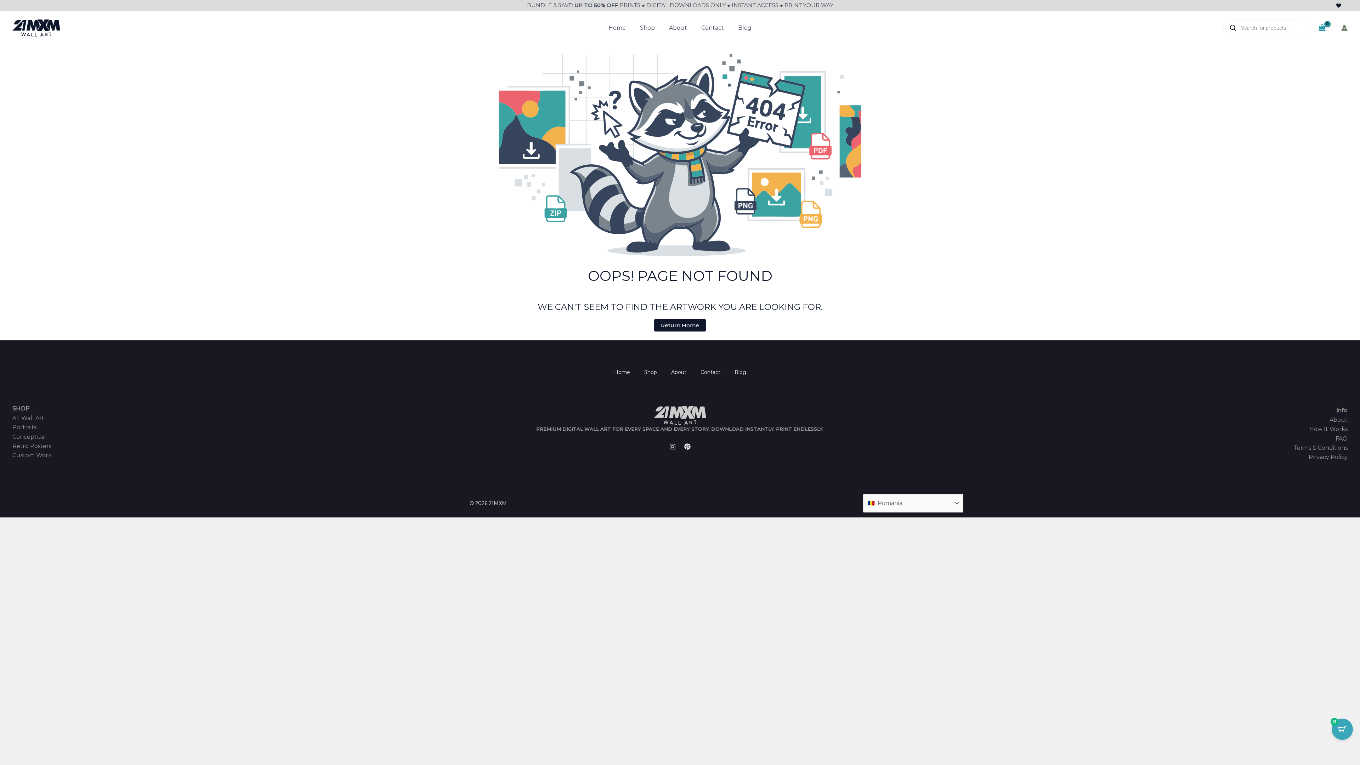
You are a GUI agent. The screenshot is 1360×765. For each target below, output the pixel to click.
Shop (647, 27)
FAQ (1342, 438)
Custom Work (32, 455)
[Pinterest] (687, 446)
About (678, 27)
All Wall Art (28, 418)
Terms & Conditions (1320, 447)
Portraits (24, 427)
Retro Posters (31, 446)
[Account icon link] (1344, 28)
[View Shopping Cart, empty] (1321, 28)
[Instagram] (672, 446)
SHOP (21, 408)
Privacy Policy (1328, 457)
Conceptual (29, 437)
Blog (745, 27)
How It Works (1328, 429)
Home (617, 27)
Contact (712, 27)
